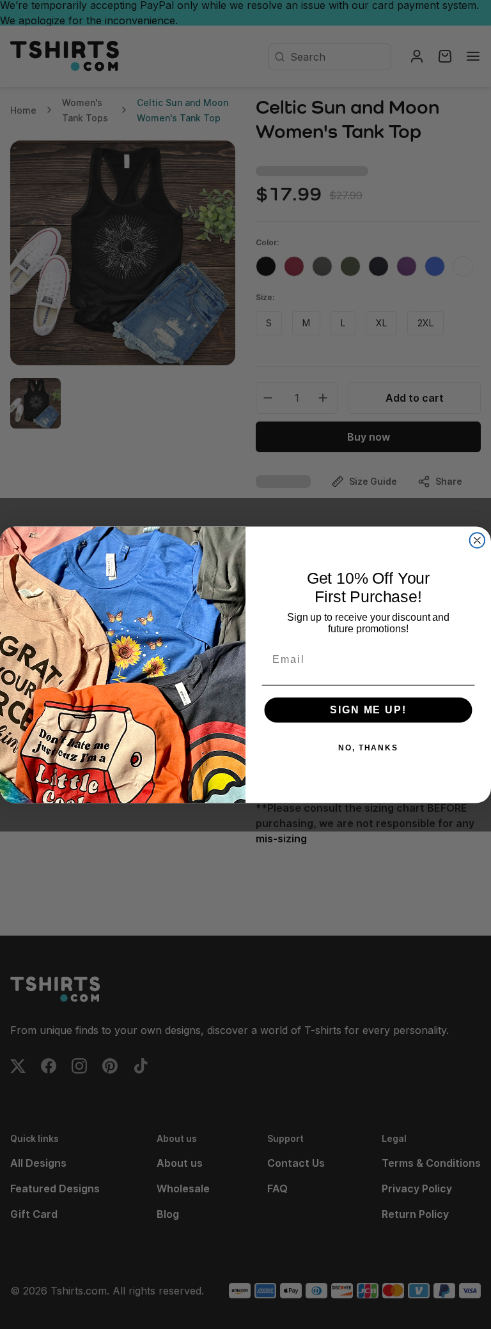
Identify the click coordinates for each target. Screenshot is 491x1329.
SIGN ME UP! (368, 709)
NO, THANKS (368, 747)
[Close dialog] (477, 540)
